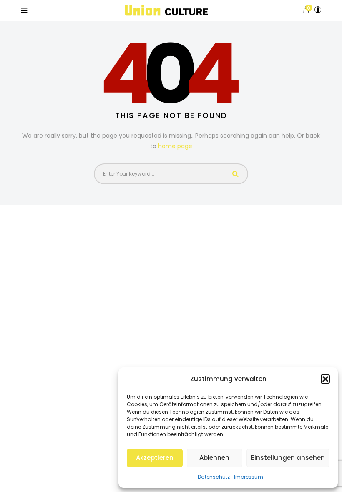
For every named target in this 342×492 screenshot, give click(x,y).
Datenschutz (214, 476)
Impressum (248, 476)
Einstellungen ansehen (288, 457)
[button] (325, 379)
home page (175, 146)
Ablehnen (214, 457)
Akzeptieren (155, 457)
